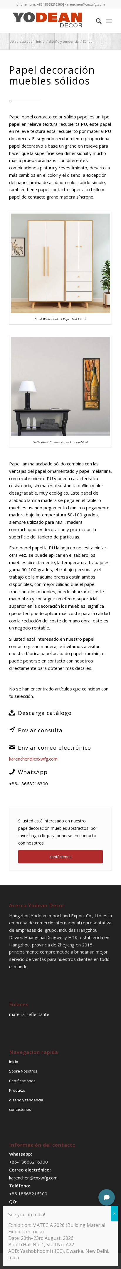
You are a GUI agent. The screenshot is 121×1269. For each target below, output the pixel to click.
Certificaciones (22, 1080)
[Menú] (109, 21)
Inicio (13, 1061)
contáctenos (20, 1109)
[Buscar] (96, 21)
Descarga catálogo (45, 712)
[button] (106, 1197)
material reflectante (29, 1014)
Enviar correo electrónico (54, 747)
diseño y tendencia (26, 1100)
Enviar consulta (40, 730)
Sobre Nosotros (23, 1071)
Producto (17, 1090)
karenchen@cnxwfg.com (85, 4)
